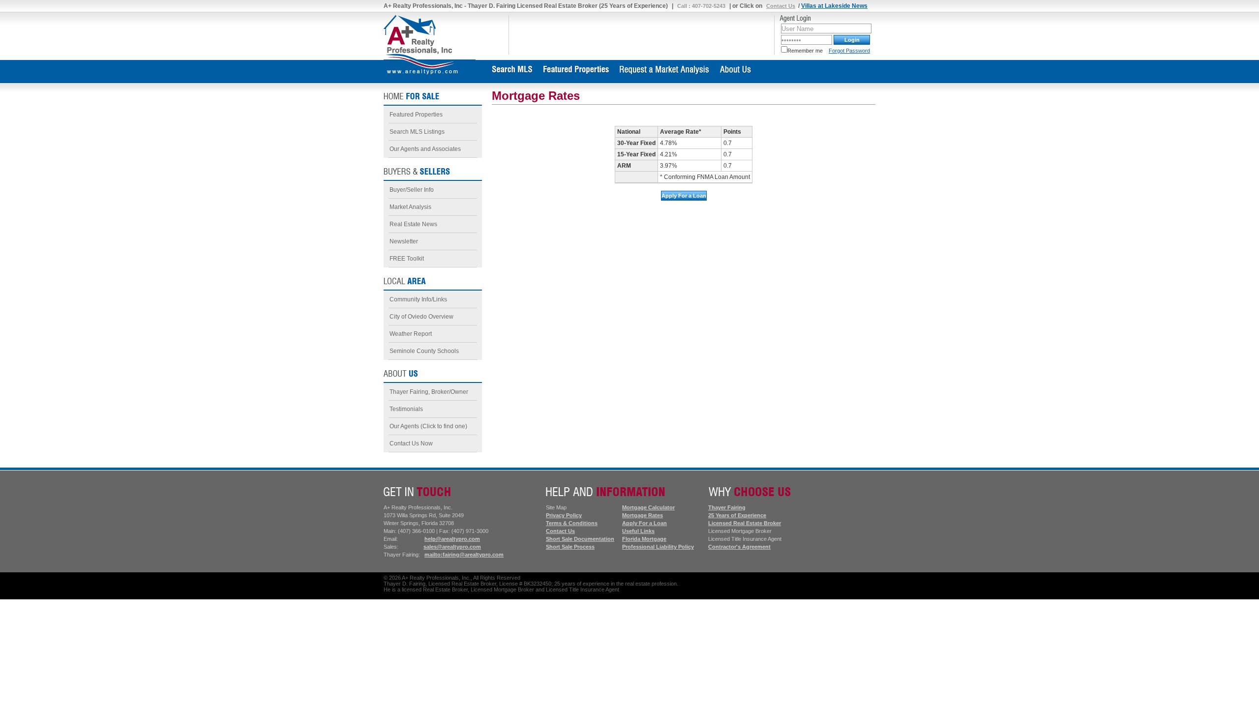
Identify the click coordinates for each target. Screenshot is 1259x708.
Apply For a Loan (644, 523)
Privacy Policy (564, 515)
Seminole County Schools (424, 351)
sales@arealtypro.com (452, 547)
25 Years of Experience (737, 515)
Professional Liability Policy (658, 547)
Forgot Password (849, 51)
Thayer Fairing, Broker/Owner (429, 391)
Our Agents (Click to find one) (428, 426)
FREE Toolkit (407, 258)
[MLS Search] (512, 73)
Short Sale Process (570, 547)
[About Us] (736, 73)
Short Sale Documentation (580, 539)
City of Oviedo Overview (421, 316)
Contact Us (780, 6)
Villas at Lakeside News (834, 5)
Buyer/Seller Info (412, 189)
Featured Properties (416, 114)
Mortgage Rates (642, 515)
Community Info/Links (418, 299)
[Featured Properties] (576, 73)
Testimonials (406, 409)
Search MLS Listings (417, 131)
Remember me (805, 51)
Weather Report (411, 333)
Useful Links (638, 531)
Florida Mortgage (644, 539)
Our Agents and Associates (425, 149)
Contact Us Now (411, 443)
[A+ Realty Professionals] (418, 57)
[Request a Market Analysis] (665, 73)
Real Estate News (413, 224)
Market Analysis (410, 207)
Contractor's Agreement (739, 547)
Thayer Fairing (727, 507)
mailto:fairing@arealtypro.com (464, 555)
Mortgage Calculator (648, 507)
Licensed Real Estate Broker (744, 523)
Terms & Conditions (572, 523)
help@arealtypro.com (452, 539)
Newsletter (404, 241)
